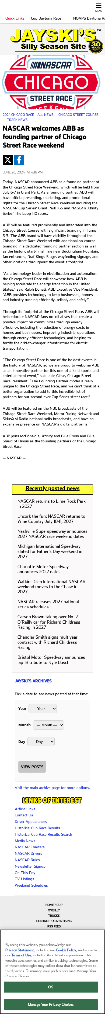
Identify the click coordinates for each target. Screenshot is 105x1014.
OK (50, 987)
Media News (25, 841)
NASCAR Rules (27, 860)
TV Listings (24, 879)
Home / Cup (54, 905)
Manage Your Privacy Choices (51, 1004)
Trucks (54, 915)
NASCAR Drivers (28, 853)
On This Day (25, 873)
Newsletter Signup (30, 866)
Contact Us (24, 815)
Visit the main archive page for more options (52, 788)
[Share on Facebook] (19, 160)
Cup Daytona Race (46, 18)
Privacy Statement (19, 950)
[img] (52, 41)
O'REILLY (54, 910)
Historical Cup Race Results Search (43, 834)
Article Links (25, 809)
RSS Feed (54, 926)
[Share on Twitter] (8, 160)
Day (21, 741)
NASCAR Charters (30, 847)
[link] (52, 41)
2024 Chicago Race (18, 115)
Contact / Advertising (54, 921)
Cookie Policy (66, 950)
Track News (17, 120)
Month (24, 724)
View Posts (32, 767)
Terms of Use (21, 955)
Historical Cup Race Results (37, 828)
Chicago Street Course (78, 115)
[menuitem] (52, 905)
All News (45, 115)
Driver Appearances (31, 821)
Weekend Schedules (31, 885)
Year (22, 708)
